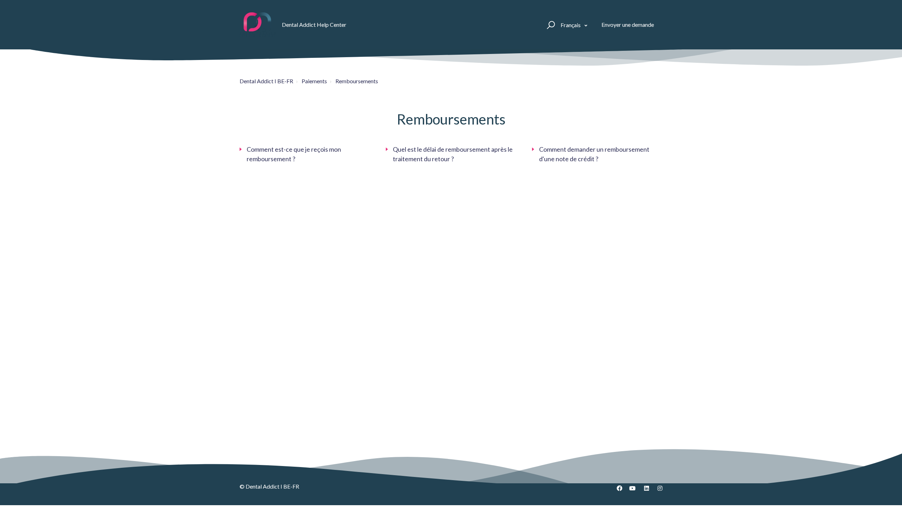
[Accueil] (258, 24)
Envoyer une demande (627, 24)
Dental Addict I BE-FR (266, 81)
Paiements (314, 81)
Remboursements (356, 81)
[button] (550, 25)
